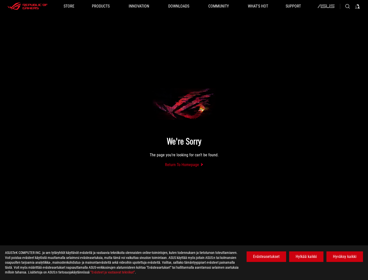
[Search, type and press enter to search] (347, 6)
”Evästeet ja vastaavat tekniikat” (112, 272)
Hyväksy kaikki (344, 256)
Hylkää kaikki (306, 256)
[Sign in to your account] (357, 6)
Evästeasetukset (266, 256)
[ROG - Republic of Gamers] (28, 6)
